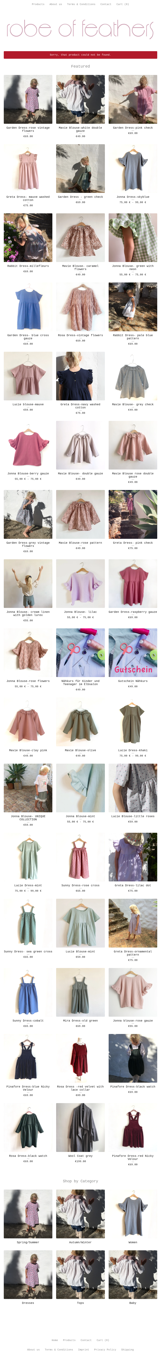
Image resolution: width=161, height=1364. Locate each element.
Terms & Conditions (81, 4)
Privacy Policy (105, 1349)
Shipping (127, 1349)
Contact (105, 4)
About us (56, 4)
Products (38, 4)
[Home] (80, 30)
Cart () (123, 4)
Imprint (83, 1349)
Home (55, 1340)
